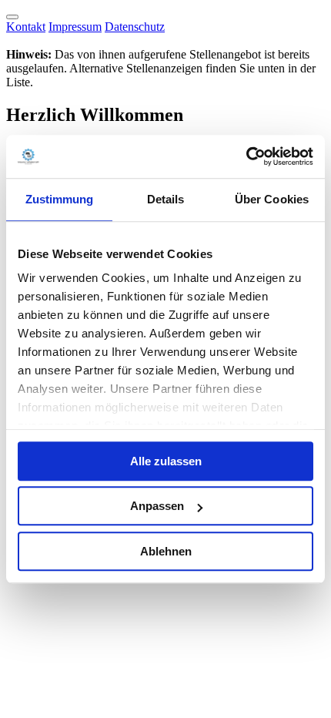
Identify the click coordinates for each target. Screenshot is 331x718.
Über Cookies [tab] (272, 199)
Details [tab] (166, 199)
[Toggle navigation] (12, 17)
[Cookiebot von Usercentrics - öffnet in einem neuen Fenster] (246, 156)
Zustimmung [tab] (59, 199)
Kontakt (25, 26)
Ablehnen (166, 551)
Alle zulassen (166, 461)
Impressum (75, 26)
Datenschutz (135, 26)
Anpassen (157, 505)
